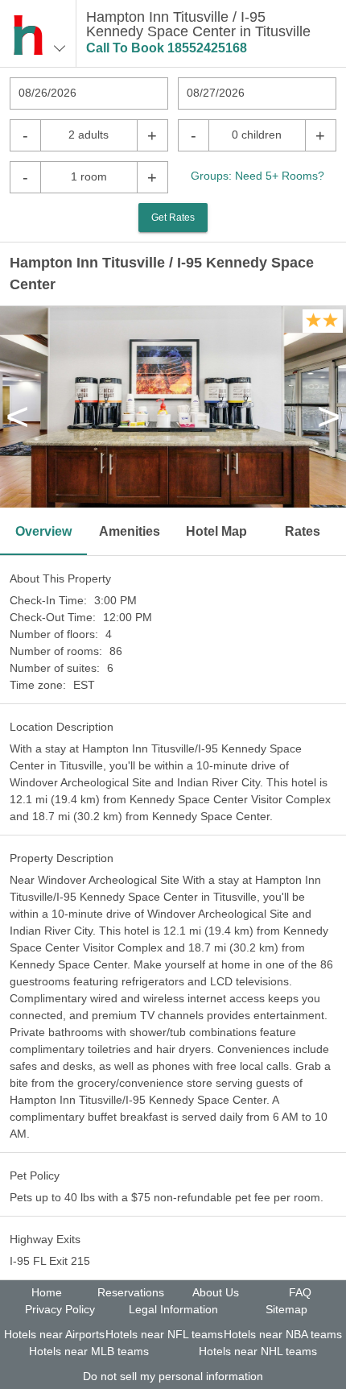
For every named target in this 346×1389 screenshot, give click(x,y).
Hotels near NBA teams (283, 1334)
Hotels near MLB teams (89, 1351)
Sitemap (286, 1309)
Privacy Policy (60, 1309)
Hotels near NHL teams (258, 1351)
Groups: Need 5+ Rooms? (257, 175)
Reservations (130, 1292)
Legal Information (173, 1309)
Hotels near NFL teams (164, 1334)
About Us (215, 1292)
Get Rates (173, 217)
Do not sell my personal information (173, 1376)
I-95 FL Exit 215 (50, 1260)
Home (46, 1292)
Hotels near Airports (54, 1334)
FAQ (300, 1292)
